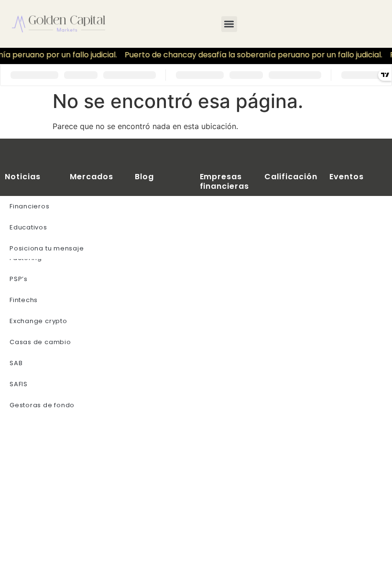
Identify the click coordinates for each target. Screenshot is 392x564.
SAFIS (19, 384)
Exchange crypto (38, 320)
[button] (229, 24)
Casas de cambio (40, 342)
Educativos (28, 227)
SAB (16, 363)
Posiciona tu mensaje (47, 248)
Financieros (30, 206)
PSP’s (19, 278)
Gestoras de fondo (42, 405)
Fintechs (24, 299)
